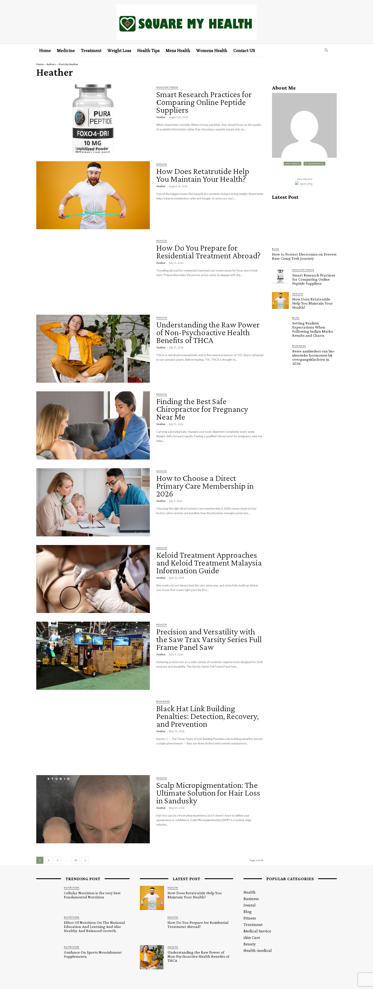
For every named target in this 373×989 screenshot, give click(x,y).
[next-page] (85, 860)
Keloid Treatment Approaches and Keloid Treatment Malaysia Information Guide (209, 562)
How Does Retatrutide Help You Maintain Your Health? (202, 175)
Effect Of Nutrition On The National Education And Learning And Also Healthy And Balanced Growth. (94, 926)
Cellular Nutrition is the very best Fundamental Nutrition (92, 895)
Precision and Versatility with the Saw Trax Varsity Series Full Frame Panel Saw (209, 639)
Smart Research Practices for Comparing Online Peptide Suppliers (204, 102)
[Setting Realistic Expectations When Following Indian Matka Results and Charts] (280, 324)
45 (75, 860)
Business (163, 701)
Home (40, 64)
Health (161, 164)
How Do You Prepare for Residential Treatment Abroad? (208, 251)
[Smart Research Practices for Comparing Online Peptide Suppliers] (93, 118)
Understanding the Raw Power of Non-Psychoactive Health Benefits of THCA (208, 332)
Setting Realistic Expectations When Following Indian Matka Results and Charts (312, 329)
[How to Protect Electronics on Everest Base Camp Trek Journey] (304, 223)
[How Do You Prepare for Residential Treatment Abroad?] (93, 272)
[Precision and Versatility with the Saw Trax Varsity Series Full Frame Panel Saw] (93, 656)
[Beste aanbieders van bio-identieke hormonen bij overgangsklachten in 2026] (280, 352)
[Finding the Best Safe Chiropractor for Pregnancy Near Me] (93, 425)
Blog (275, 249)
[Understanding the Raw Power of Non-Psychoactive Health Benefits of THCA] (93, 349)
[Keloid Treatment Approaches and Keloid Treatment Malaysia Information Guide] (93, 579)
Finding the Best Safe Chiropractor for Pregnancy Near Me (202, 409)
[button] (326, 50)
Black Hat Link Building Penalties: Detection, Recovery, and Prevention (207, 716)
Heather (161, 117)
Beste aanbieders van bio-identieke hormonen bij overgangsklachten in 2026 (313, 357)
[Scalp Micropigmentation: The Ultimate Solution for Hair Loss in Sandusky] (93, 809)
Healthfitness (167, 87)
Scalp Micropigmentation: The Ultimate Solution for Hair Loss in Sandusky (208, 792)
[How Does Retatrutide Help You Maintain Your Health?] (93, 195)
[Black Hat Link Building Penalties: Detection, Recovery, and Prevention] (93, 732)
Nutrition (71, 887)
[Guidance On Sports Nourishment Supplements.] (48, 957)
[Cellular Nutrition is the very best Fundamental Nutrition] (48, 898)
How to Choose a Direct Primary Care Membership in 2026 (205, 485)
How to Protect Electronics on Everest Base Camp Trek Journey (304, 256)
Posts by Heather (68, 64)
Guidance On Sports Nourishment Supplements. (93, 954)
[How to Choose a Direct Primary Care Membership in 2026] (93, 502)
